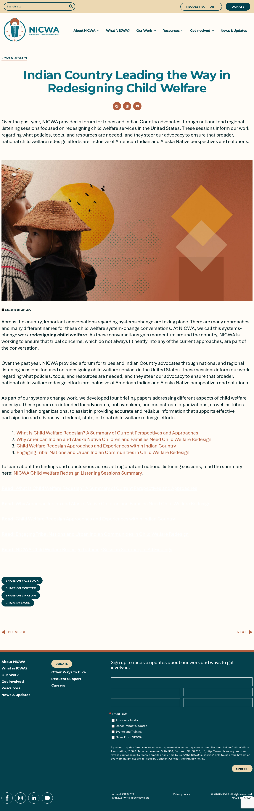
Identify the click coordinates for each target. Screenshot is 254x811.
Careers (58, 685)
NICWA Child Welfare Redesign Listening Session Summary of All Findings (86, 549)
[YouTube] (47, 798)
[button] (201, 7)
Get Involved (12, 682)
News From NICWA (129, 737)
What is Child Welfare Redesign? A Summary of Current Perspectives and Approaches (107, 433)
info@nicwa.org (140, 797)
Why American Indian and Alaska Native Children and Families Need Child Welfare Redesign (114, 439)
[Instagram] (20, 798)
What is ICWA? (14, 668)
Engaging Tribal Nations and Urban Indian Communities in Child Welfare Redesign (103, 452)
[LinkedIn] (33, 798)
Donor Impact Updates (131, 726)
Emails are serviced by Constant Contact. (153, 758)
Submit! (242, 768)
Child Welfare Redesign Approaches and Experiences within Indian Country (96, 446)
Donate (61, 663)
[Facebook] (7, 798)
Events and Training (129, 732)
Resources (10, 688)
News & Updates (15, 695)
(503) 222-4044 (120, 797)
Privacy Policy (181, 794)
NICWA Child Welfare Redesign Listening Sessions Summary (78, 473)
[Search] (71, 6)
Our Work (10, 675)
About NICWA (13, 662)
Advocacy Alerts (127, 720)
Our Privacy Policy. (193, 758)
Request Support (66, 679)
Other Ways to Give (68, 672)
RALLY (248, 797)
